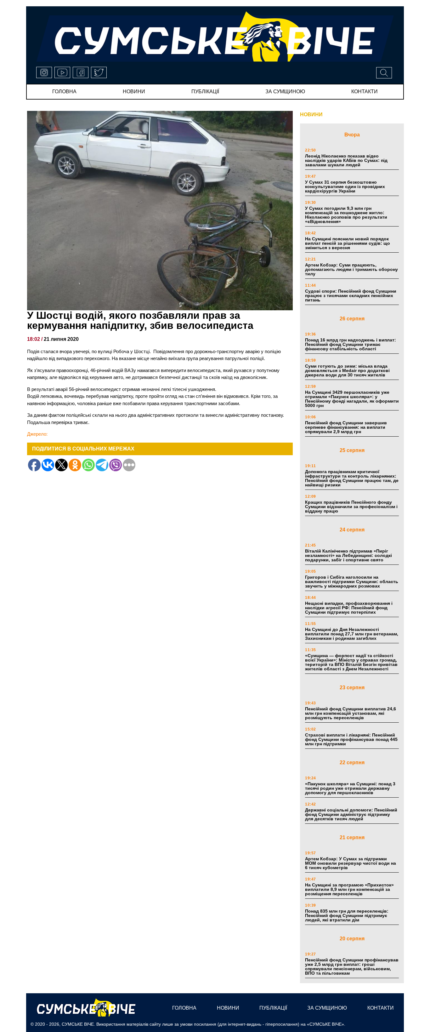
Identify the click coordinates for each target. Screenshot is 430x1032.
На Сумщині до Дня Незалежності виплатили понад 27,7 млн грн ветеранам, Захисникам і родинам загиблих (351, 634)
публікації (205, 91)
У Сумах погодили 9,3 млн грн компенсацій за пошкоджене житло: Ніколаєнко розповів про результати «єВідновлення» (346, 215)
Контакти (364, 91)
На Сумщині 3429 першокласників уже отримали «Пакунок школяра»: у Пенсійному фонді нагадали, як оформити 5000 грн (352, 399)
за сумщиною (285, 91)
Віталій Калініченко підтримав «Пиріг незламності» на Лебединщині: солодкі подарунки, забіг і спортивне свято (348, 555)
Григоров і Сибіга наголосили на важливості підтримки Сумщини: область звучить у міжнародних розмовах (351, 581)
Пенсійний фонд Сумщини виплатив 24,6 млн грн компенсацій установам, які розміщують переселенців (350, 713)
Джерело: (37, 434)
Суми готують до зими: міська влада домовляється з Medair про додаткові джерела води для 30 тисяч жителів (347, 370)
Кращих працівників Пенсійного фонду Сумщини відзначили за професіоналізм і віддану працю (351, 506)
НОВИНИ (311, 114)
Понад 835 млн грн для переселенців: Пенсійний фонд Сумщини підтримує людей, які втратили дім (346, 915)
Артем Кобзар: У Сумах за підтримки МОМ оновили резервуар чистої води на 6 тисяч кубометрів (350, 863)
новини (134, 91)
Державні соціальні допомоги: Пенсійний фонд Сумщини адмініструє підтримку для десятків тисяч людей (351, 814)
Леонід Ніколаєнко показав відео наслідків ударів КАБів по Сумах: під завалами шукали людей (346, 160)
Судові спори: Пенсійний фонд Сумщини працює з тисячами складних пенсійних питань (350, 295)
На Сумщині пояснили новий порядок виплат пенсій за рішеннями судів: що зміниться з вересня (347, 243)
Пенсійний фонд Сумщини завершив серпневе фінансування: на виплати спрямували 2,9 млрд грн (346, 427)
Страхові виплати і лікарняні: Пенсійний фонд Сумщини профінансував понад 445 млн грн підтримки (351, 739)
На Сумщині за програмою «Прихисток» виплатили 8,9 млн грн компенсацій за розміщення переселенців (349, 889)
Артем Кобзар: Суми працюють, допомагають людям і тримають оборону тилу (351, 269)
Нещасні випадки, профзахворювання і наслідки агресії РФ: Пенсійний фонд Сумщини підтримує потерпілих (349, 608)
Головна (64, 91)
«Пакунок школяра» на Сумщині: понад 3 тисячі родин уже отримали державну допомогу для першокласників (350, 788)
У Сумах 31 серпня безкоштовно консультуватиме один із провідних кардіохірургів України (345, 186)
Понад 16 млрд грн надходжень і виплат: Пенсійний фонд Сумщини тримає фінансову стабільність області (350, 344)
